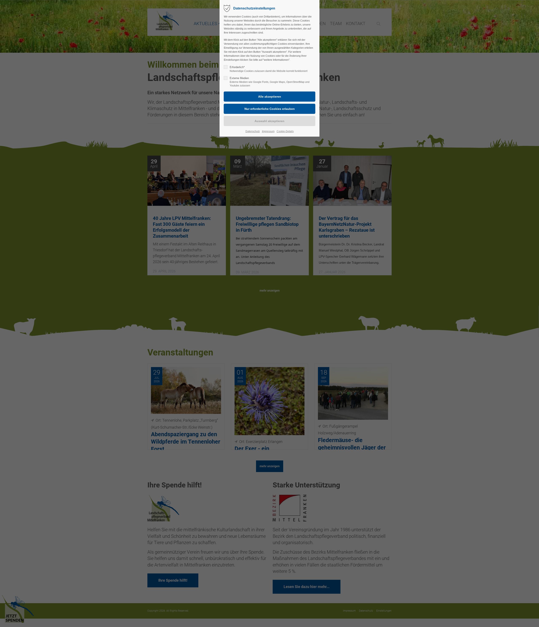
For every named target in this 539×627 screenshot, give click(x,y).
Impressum (268, 131)
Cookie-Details (285, 131)
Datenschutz (252, 131)
